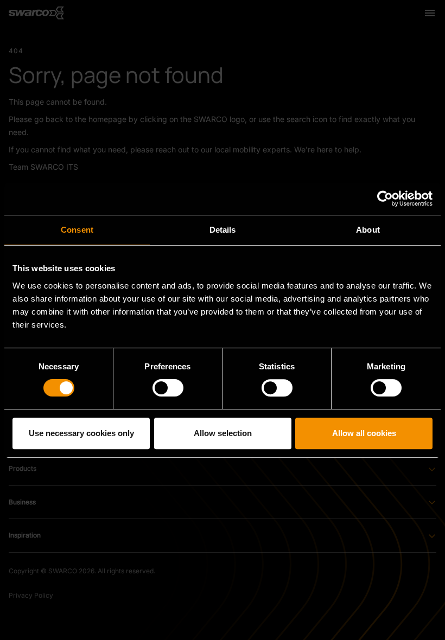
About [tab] (368, 229)
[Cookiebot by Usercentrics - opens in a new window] (385, 198)
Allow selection (223, 433)
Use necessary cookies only (81, 433)
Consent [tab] (77, 229)
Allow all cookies (364, 433)
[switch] (167, 387)
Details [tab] (222, 229)
